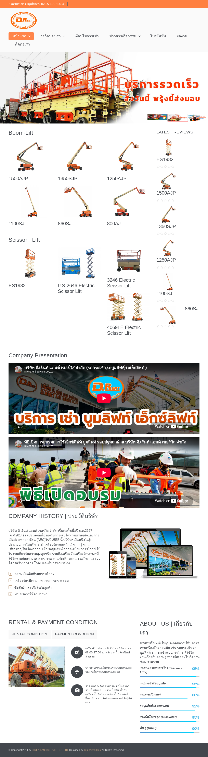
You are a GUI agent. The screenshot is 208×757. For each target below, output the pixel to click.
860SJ (65, 223)
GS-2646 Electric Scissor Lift (76, 288)
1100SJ (16, 223)
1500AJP (18, 178)
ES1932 (17, 285)
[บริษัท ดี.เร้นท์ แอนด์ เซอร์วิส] (24, 20)
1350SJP (67, 178)
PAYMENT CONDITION (74, 634)
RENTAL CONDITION (29, 634)
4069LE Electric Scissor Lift (124, 330)
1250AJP (117, 178)
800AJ (114, 223)
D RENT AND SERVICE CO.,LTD (50, 750)
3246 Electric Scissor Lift (121, 282)
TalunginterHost (92, 750)
